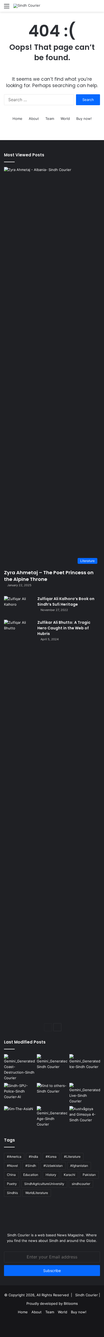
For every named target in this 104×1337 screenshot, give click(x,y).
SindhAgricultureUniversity (44, 1184)
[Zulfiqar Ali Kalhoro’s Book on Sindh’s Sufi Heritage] (18, 606)
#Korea (51, 1157)
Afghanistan (79, 1166)
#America (14, 1157)
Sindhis (12, 1193)
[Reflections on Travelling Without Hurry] (84, 1114)
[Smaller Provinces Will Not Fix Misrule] (52, 1062)
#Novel (12, 1166)
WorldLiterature (36, 1193)
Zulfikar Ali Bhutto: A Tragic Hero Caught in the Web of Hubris (63, 628)
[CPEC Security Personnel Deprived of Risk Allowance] (19, 1091)
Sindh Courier (86, 1295)
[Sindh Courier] (26, 6)
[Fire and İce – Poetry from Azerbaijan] (84, 1062)
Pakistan (89, 1175)
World (65, 118)
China (11, 1175)
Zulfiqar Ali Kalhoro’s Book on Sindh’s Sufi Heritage (65, 601)
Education (30, 1175)
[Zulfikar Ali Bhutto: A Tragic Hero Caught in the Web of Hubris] (18, 819)
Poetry (12, 1184)
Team (49, 118)
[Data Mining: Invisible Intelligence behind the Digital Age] (52, 1116)
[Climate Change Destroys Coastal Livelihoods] (19, 1067)
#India (33, 1157)
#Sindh (30, 1166)
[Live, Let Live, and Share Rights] (84, 1093)
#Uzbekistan (53, 1166)
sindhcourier (81, 1184)
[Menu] (6, 8)
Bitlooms (71, 1303)
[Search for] (97, 8)
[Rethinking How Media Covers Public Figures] (19, 1114)
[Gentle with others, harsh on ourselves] (52, 1091)
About (34, 118)
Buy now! (84, 118)
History (51, 1175)
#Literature (72, 1157)
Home (17, 118)
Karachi (69, 1175)
